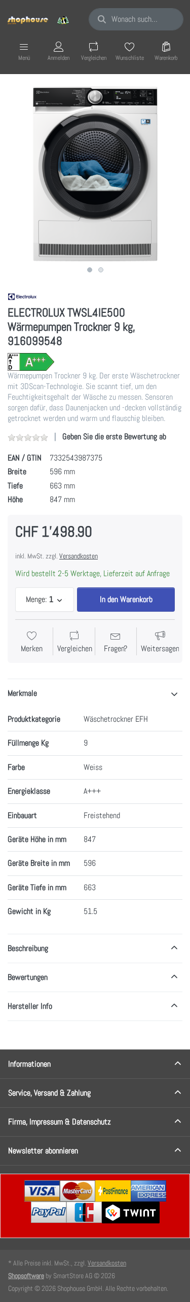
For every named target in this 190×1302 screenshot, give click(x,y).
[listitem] (95, 173)
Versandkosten (78, 555)
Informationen (29, 1064)
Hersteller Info (30, 1006)
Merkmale (22, 693)
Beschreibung (28, 948)
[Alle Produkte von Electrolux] (22, 296)
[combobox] (136, 19)
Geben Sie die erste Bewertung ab (114, 436)
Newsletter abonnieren (43, 1150)
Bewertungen (28, 977)
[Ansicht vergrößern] (95, 173)
